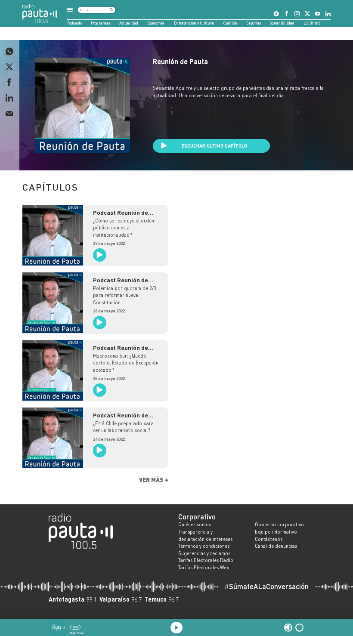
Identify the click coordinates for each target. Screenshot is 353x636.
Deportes (253, 23)
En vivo (75, 627)
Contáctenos (268, 539)
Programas (100, 23)
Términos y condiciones (203, 546)
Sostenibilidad (282, 23)
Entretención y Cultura (194, 23)
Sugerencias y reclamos (204, 553)
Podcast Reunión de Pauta (120, 213)
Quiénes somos (194, 525)
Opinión (230, 23)
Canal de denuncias (276, 546)
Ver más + (153, 480)
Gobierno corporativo (279, 525)
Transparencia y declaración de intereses (205, 535)
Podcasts (74, 23)
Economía (155, 23)
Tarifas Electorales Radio (205, 560)
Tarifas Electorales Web (203, 568)
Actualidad (128, 23)
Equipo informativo (276, 532)
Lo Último (311, 23)
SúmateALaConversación (266, 586)
